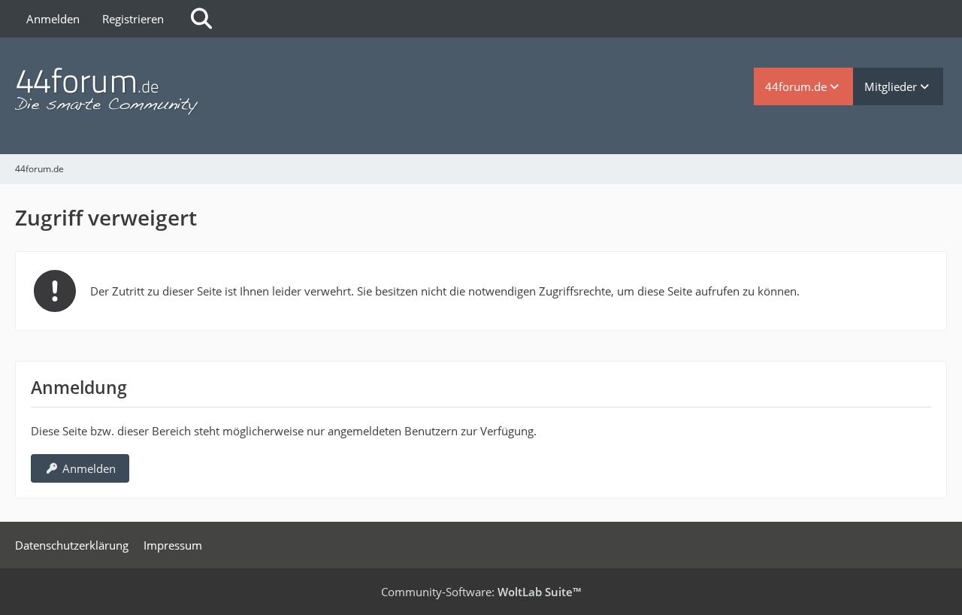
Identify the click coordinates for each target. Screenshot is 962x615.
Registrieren (133, 18)
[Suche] (201, 19)
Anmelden (53, 18)
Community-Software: (481, 591)
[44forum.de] (384, 92)
